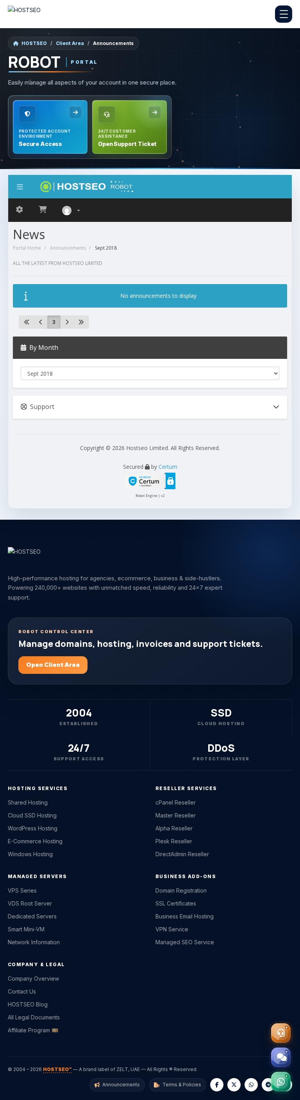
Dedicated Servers (32, 916)
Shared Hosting (28, 802)
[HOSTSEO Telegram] (268, 1084)
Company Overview (33, 978)
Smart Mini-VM (26, 929)
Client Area (70, 43)
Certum (168, 466)
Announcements (68, 248)
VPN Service (171, 929)
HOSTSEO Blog (28, 1004)
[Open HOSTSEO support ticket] (281, 1033)
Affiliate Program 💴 (33, 1030)
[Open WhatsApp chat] (281, 1081)
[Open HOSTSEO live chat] (281, 1057)
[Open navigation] (283, 14)
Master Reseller (175, 815)
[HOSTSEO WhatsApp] (251, 1084)
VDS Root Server (30, 903)
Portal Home (27, 248)
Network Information (34, 942)
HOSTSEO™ (57, 1069)
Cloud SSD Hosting (32, 815)
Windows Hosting (30, 854)
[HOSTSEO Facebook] (216, 1084)
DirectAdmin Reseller (182, 854)
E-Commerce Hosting (35, 841)
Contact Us (22, 991)
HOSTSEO (34, 43)
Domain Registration (181, 890)
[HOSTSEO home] (24, 14)
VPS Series (22, 890)
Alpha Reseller (174, 828)
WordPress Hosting (32, 828)
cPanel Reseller (175, 802)
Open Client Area (53, 664)
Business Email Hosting (184, 916)
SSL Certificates (175, 903)
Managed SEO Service (184, 942)
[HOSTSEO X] (234, 1084)
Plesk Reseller (173, 841)
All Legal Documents (34, 1017)
